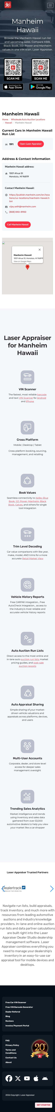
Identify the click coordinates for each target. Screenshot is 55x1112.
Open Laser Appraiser (31, 144)
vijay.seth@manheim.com (22, 206)
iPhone (30, 401)
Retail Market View (32, 558)
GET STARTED (43, 1105)
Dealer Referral (13, 1012)
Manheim (33, 501)
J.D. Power (21, 501)
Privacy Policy (12, 1045)
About (9, 1062)
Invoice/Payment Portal (17, 1025)
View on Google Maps (22, 261)
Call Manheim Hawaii (17, 224)
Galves (19, 504)
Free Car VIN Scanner (16, 1002)
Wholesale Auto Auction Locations (28, 119)
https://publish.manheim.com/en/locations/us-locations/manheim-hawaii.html (29, 198)
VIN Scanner (26, 398)
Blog (8, 1016)
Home (5, 119)
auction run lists (30, 659)
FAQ (7, 1040)
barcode (42, 394)
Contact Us (11, 1057)
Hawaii (8, 123)
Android (41, 398)
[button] (52, 889)
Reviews (10, 1021)
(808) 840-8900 (17, 212)
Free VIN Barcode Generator (19, 1007)
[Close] (39, 249)
